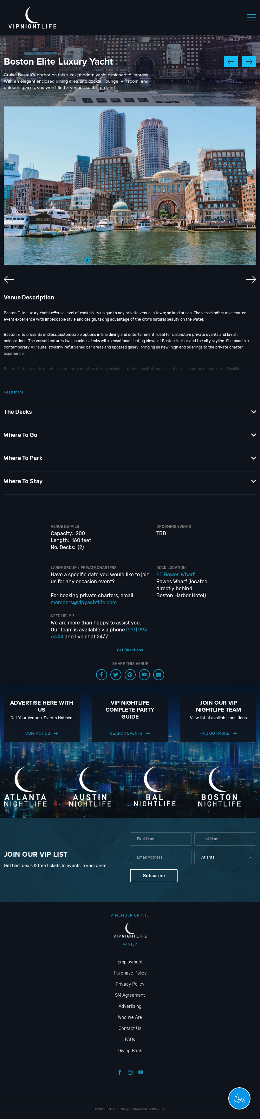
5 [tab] (125, 260)
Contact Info (15, 381)
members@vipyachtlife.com (84, 602)
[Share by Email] (158, 674)
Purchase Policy (130, 973)
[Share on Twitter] (115, 674)
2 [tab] (97, 260)
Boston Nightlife (119, 381)
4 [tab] (116, 260)
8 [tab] (154, 260)
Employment (130, 962)
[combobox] (225, 857)
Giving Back (130, 1050)
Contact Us (37, 733)
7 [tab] (144, 260)
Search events (126, 733)
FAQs (130, 1039)
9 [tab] (163, 260)
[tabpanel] (130, 185)
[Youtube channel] (144, 674)
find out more (214, 733)
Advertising (130, 1006)
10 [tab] (173, 260)
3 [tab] (106, 260)
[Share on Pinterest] (130, 674)
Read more (13, 392)
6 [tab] (135, 260)
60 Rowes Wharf (175, 575)
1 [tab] (87, 260)
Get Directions (130, 650)
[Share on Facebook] (101, 674)
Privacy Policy (130, 984)
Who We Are (130, 1017)
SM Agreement (130, 995)
